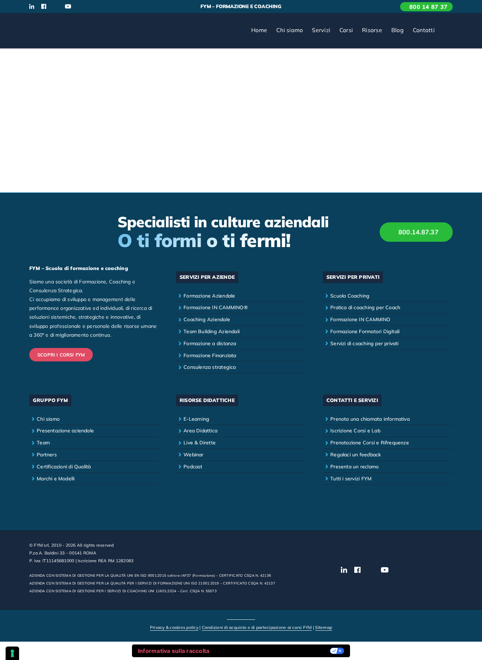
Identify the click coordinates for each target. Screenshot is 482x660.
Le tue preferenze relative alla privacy (273, 650)
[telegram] (103, 7)
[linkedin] (31, 6)
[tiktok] (80, 7)
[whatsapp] (92, 7)
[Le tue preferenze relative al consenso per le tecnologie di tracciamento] (12, 653)
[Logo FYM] (55, 22)
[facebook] (43, 6)
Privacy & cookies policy (174, 627)
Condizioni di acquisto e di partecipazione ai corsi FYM (257, 627)
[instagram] (55, 7)
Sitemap (323, 627)
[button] (446, 30)
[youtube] (68, 6)
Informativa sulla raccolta (174, 650)
